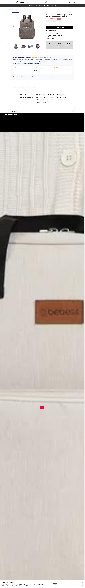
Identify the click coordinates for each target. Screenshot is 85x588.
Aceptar (66, 584)
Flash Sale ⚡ (53, 5)
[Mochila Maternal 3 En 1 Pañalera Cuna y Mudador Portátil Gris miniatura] (16, 46)
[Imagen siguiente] (41, 27)
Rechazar (77, 584)
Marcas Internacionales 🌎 (44, 5)
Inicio (9, 9)
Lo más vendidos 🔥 (33, 5)
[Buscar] (45, 2)
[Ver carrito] (74, 2)
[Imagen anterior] (13, 27)
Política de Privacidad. (26, 585)
